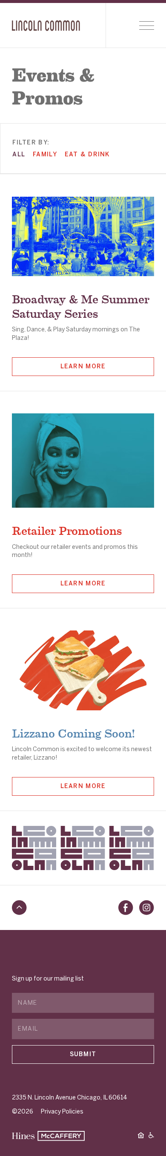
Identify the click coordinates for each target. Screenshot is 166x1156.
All (18, 154)
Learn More (83, 366)
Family (45, 154)
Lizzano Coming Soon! (73, 732)
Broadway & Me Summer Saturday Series (80, 305)
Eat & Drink (87, 154)
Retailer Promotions (67, 529)
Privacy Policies (62, 1111)
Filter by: (30, 142)
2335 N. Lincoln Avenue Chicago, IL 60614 (69, 1097)
